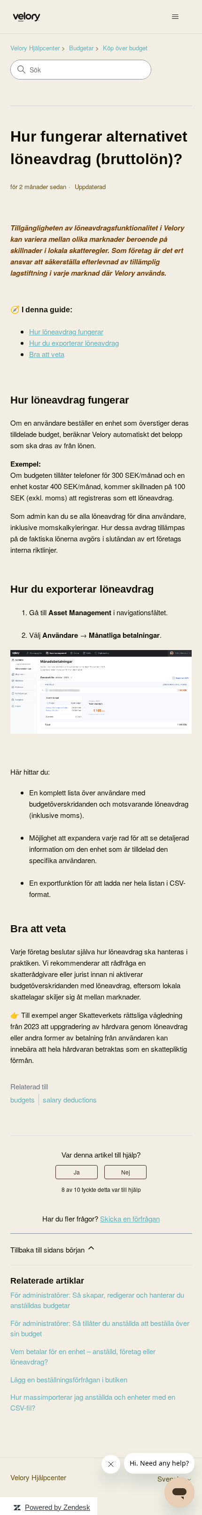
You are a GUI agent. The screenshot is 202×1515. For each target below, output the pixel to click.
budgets (22, 1099)
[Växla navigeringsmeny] (175, 16)
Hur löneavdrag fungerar (66, 331)
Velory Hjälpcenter (35, 47)
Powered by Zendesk (57, 1507)
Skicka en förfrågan (130, 1218)
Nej (125, 1172)
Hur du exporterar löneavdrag (74, 343)
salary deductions (70, 1099)
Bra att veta (46, 354)
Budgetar (81, 47)
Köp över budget (125, 47)
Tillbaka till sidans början (48, 1249)
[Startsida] (26, 16)
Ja (77, 1172)
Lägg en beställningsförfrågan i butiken (68, 1379)
